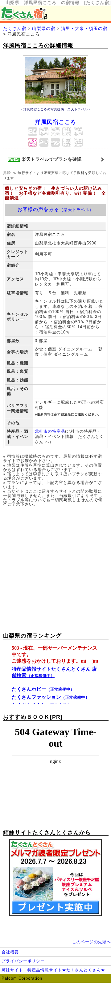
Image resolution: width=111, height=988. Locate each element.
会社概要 (10, 952)
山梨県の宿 (43, 28)
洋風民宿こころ (55, 122)
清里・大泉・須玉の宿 (84, 28)
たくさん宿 (14, 28)
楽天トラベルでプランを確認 (51, 159)
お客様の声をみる (55, 209)
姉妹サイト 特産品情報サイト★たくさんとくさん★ (53, 970)
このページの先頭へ (91, 941)
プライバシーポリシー (23, 961)
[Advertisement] (55, 568)
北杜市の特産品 (50, 431)
